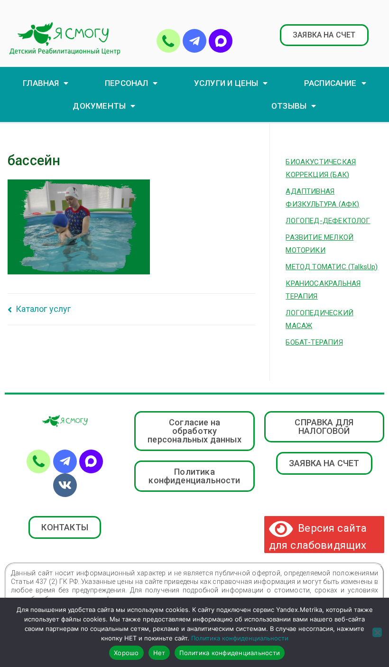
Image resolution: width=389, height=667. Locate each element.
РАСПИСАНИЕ (330, 83)
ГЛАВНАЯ (41, 83)
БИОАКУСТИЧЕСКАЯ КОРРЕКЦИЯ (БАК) (321, 168)
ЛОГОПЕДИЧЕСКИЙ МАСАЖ (319, 319)
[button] (324, 35)
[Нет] (377, 632)
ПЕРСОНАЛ (126, 83)
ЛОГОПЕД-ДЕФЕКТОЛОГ (328, 220)
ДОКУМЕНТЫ (99, 106)
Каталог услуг (43, 309)
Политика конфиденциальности (239, 638)
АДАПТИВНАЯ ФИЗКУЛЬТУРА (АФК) (322, 197)
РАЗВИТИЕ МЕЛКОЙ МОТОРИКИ (319, 243)
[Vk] (65, 485)
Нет (159, 653)
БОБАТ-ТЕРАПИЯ (314, 342)
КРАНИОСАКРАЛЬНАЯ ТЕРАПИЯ (323, 290)
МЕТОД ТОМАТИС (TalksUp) (332, 267)
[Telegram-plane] (194, 41)
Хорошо (126, 653)
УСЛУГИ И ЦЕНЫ (226, 83)
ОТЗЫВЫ (288, 106)
